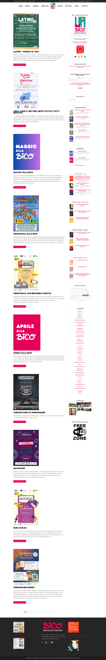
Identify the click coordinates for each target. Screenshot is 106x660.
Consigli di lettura (79, 322)
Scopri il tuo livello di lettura (82, 136)
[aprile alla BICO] (39, 332)
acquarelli (75, 288)
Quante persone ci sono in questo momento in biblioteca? (80, 67)
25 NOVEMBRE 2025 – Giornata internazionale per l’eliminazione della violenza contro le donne (79, 636)
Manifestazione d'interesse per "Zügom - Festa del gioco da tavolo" (82, 124)
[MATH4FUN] (39, 448)
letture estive (79, 330)
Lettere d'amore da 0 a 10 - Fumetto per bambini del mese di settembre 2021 (82, 274)
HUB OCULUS (20, 528)
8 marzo (82, 301)
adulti (33, 1)
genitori (20, 1)
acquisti (72, 295)
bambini (16, 1)
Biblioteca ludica (79, 372)
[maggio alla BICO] (39, 152)
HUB (79, 377)
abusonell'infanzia (83, 288)
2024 (80, 392)
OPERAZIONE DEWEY (24, 587)
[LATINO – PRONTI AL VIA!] (39, 31)
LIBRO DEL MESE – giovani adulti (80, 202)
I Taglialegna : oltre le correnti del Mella (82, 110)
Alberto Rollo (76, 299)
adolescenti (84, 290)
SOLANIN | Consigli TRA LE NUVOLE (82, 184)
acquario (88, 299)
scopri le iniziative (80, 165)
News (79, 364)
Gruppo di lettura (79, 375)
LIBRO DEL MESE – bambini (80, 257)
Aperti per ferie (82, 129)
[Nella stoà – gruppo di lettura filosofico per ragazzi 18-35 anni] (18, 648)
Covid (79, 346)
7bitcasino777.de (76, 290)
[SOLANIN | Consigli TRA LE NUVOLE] (73, 650)
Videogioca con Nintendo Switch (32, 293)
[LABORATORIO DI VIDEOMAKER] (39, 392)
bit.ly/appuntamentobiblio (80, 42)
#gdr (78, 301)
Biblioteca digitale (79, 320)
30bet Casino (74, 293)
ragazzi (25, 1)
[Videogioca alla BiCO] (39, 213)
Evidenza (79, 357)
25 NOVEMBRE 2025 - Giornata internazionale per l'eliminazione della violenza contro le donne (82, 177)
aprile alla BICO (22, 353)
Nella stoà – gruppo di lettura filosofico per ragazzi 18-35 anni (25, 652)
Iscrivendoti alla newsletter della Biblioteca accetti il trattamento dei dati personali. (80, 84)
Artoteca (79, 313)
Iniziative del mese (79, 362)
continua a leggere (20, 64)
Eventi (79, 351)
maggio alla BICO (23, 172)
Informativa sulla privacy (72, 658)
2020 (82, 292)
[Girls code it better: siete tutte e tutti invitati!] (39, 91)
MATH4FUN (19, 468)
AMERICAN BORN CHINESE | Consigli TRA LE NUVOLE (82, 218)
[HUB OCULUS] (39, 507)
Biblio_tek (79, 370)
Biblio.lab (79, 317)
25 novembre (78, 295)
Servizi (79, 386)
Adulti (79, 311)
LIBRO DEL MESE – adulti (80, 173)
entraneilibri (80, 348)
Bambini (79, 315)
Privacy (80, 380)
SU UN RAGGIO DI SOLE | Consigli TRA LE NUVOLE (82, 190)
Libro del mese (79, 325)
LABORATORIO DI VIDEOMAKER (29, 412)
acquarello (83, 299)
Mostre (79, 352)
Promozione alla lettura (80, 388)
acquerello (87, 292)
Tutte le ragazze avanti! (82, 260)
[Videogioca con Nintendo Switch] (39, 273)
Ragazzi (80, 339)
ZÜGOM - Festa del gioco (82, 116)
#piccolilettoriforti (75, 292)
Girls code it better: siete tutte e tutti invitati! (36, 112)
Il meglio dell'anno (82, 266)
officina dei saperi (79, 366)
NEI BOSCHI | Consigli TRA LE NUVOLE (82, 246)
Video (79, 354)
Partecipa (79, 368)
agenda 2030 (79, 297)
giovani (29, 1)
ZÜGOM (80, 391)
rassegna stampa (79, 384)
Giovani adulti (79, 335)
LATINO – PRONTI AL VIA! (26, 52)
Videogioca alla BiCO (25, 234)
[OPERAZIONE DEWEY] (39, 567)
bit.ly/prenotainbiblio (80, 39)
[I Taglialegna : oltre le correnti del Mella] (18, 632)
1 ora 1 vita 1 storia (84, 293)
